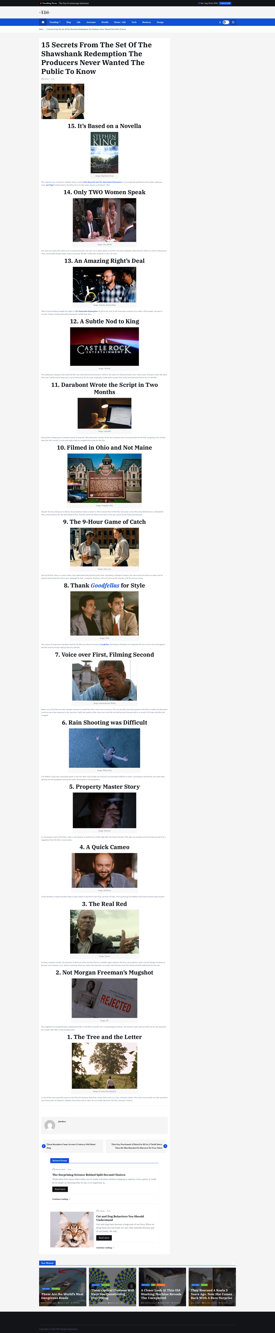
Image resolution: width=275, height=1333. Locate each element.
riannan (102, 1211)
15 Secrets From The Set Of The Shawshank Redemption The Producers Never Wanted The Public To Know (86, 29)
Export (104, 1285)
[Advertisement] (189, 54)
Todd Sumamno (50, 1303)
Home (41, 29)
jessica (46, 79)
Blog (68, 22)
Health (105, 22)
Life (79, 22)
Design (160, 22)
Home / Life (120, 22)
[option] (62, 1287)
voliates (97, 1303)
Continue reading (60, 1199)
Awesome (91, 22)
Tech (134, 22)
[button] (231, 1263)
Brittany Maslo (61, 1169)
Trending (54, 22)
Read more (60, 1189)
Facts (53, 79)
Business (146, 22)
